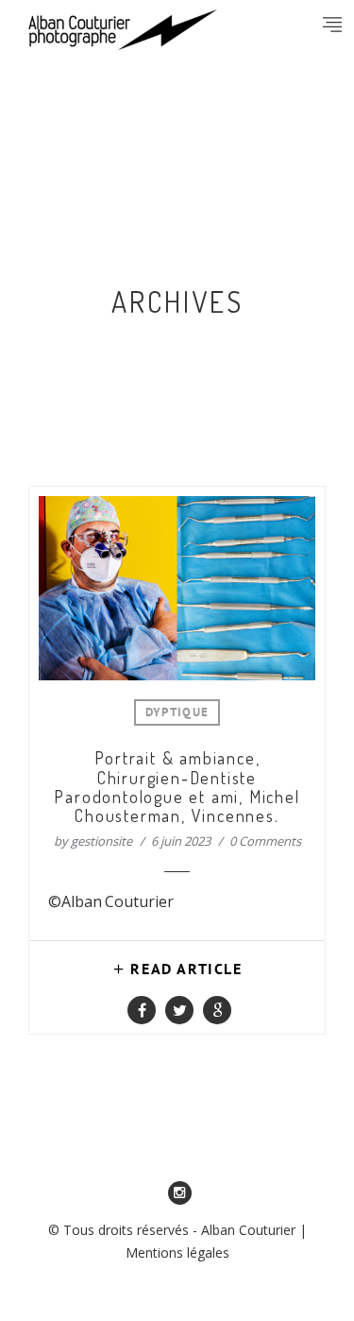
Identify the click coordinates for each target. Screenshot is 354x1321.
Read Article (186, 970)
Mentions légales (177, 1252)
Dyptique (177, 713)
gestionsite (101, 840)
